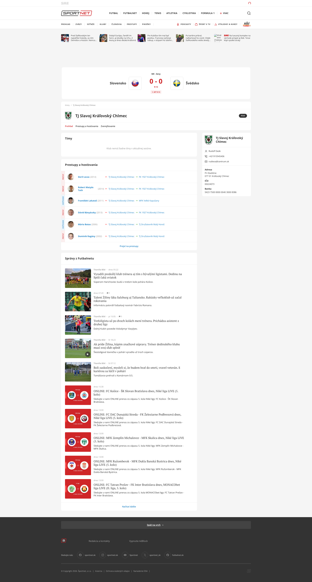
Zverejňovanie (108, 126)
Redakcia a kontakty (99, 540)
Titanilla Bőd (99, 269)
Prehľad (69, 126)
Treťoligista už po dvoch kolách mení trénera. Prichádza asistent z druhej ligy (136, 322)
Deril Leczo (84, 176)
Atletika (171, 13)
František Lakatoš (87, 200)
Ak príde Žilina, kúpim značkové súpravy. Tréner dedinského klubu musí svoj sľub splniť (137, 346)
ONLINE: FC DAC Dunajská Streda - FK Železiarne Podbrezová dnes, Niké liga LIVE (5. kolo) (137, 416)
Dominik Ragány (86, 236)
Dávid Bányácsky (87, 212)
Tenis (158, 13)
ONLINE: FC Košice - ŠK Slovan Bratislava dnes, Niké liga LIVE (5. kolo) (136, 392)
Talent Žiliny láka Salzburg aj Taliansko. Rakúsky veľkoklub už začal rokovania (138, 299)
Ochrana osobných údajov (118, 571)
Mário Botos (84, 224)
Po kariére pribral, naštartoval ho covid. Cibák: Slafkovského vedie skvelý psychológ (198, 37)
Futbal (113, 13)
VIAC (225, 13)
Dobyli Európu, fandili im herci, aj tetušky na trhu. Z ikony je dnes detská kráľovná (122, 37)
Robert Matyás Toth (85, 189)
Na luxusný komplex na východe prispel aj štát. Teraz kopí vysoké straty (237, 37)
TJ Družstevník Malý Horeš (151, 224)
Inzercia (98, 571)
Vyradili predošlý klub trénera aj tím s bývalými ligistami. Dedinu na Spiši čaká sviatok (138, 275)
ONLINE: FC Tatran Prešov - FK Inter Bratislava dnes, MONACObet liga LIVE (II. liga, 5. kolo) (137, 486)
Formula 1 (208, 13)
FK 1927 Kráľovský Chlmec (151, 176)
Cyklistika (189, 13)
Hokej (145, 13)
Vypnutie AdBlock (138, 540)
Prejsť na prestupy (129, 246)
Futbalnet (130, 13)
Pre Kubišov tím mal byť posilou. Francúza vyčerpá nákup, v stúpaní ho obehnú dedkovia (160, 37)
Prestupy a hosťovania (87, 126)
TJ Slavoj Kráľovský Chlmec (121, 176)
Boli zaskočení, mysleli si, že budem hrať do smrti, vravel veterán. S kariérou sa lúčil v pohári (137, 369)
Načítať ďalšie (129, 506)
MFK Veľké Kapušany (149, 200)
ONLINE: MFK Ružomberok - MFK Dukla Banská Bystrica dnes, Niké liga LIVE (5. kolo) (137, 463)
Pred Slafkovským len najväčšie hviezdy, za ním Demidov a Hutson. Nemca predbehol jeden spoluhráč (83, 37)
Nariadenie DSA (140, 571)
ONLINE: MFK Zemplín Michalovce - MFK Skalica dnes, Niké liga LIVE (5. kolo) (139, 439)
